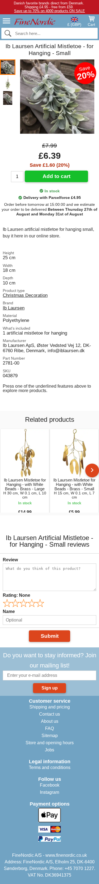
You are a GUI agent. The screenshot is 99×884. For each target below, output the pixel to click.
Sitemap (50, 735)
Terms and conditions (49, 767)
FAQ (49, 728)
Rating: (16, 595)
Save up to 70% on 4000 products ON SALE (49, 11)
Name (9, 611)
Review (10, 559)
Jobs (49, 750)
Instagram (49, 792)
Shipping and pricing (49, 707)
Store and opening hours (50, 742)
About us (49, 721)
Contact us (49, 714)
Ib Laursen (13, 308)
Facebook (49, 785)
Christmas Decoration (25, 295)
